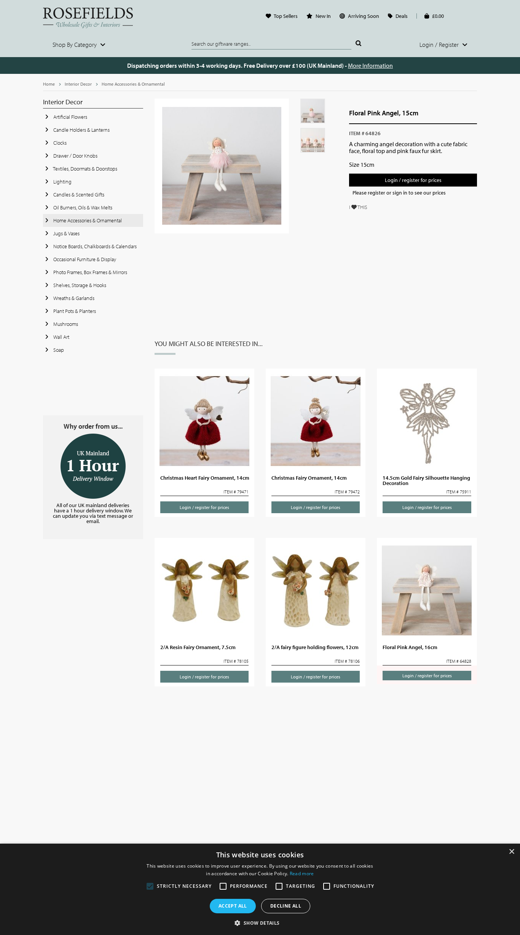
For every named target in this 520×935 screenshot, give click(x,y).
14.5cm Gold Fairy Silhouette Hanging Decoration (426, 480)
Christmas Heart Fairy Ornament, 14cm (204, 477)
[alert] (260, 889)
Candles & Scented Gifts (78, 194)
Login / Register (440, 44)
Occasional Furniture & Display (84, 259)
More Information (370, 65)
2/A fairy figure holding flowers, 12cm (315, 647)
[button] (259, 922)
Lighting (62, 181)
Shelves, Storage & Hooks (79, 285)
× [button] (511, 852)
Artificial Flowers (69, 116)
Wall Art (60, 336)
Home (49, 84)
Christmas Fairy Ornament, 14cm (309, 477)
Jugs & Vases (66, 233)
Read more (302, 873)
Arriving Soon (363, 16)
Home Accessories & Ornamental (133, 84)
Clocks (59, 142)
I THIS (358, 207)
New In (323, 16)
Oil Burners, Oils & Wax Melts (82, 207)
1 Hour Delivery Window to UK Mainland (93, 466)
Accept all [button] (233, 906)
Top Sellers (286, 16)
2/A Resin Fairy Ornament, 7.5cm (198, 647)
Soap (58, 349)
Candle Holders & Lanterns (81, 129)
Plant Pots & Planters (74, 311)
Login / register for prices (413, 180)
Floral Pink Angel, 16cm (410, 647)
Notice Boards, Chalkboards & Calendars (94, 246)
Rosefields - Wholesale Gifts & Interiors (93, 18)
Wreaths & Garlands (73, 298)
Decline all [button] (285, 906)
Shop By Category (75, 44)
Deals (402, 16)
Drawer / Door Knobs (74, 155)
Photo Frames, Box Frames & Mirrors (89, 272)
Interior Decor (78, 84)
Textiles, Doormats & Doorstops (84, 168)
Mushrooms (65, 324)
